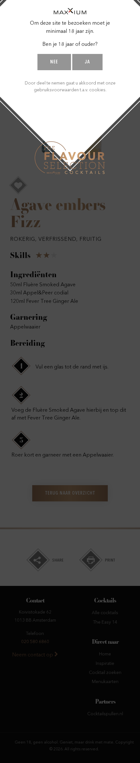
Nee (54, 62)
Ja (87, 62)
